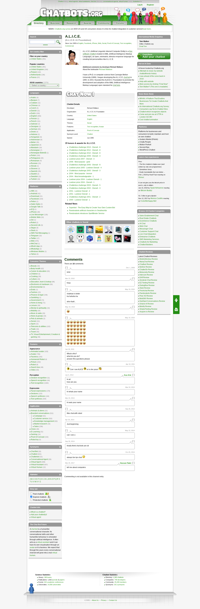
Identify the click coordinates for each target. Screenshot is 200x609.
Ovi (32, 220)
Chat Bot (34, 451)
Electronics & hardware (40, 284)
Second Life (35, 225)
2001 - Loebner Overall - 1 (79, 194)
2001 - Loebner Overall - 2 (79, 191)
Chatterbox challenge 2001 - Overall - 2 (84, 197)
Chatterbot (35, 457)
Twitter (33, 238)
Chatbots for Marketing (149, 242)
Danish (34, 111)
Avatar (101, 126)
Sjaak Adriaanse (156, 188)
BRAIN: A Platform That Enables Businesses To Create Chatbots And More (154, 101)
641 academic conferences (54, 582)
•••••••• (45, 44)
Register (150, 5)
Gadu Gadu (35, 204)
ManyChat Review (147, 262)
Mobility (34, 311)
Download (35, 196)
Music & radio (36, 313)
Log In (139, 5)
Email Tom (143, 46)
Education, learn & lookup (41, 282)
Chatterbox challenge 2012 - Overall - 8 (84, 150)
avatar (32, 547)
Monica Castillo (157, 198)
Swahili (34, 174)
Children (34, 274)
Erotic (33, 290)
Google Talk (35, 207)
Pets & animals (37, 319)
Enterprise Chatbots (147, 237)
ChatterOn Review (147, 270)
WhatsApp (35, 249)
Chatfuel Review (146, 264)
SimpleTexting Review (148, 309)
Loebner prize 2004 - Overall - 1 (81, 182)
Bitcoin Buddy (146, 190)
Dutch (33, 113)
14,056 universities (54, 584)
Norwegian (35, 150)
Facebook (87, 43)
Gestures (34, 394)
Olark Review (145, 288)
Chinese (34, 105)
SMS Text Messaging (39, 233)
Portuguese (35, 158)
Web (99, 43)
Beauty (33, 266)
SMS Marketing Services (149, 239)
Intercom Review (146, 275)
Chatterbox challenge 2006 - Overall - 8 (84, 165)
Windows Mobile (37, 251)
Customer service (41, 418)
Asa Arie (127, 375)
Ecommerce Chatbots (148, 221)
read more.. (147, 29)
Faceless (34, 357)
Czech (33, 108)
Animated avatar (37, 351)
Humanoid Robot (38, 359)
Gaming (34, 434)
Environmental (36, 287)
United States (92, 115)
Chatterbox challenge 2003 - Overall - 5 (84, 185)
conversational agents (110, 1)
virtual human (123, 1)
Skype (33, 228)
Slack (33, 230)
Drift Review (144, 277)
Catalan (34, 103)
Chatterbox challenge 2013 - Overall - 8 (84, 147)
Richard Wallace (105, 69)
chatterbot (136, 1)
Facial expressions (38, 391)
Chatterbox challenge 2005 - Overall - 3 (84, 171)
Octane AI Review (147, 304)
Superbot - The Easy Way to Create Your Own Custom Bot (92, 208)
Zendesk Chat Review (148, 280)
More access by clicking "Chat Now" (154, 84)
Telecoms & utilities (38, 326)
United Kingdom (37, 69)
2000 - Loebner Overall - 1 (79, 200)
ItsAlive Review (146, 267)
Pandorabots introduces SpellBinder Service (86, 213)
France (33, 77)
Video (33, 370)
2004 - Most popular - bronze (80, 173)
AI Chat (142, 223)
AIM (32, 191)
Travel (33, 332)
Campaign (38, 416)
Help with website (147, 81)
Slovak (33, 166)
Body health (35, 269)
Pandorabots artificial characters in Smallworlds (88, 210)
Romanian (35, 161)
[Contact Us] (176, 309)
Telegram (34, 236)
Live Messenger (37, 215)
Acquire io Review (147, 312)
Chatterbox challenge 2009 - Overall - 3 (84, 156)
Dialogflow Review (147, 285)
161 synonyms (119, 584)
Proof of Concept (113, 43)
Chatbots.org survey (63, 29)
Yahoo (33, 254)
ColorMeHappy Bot (148, 201)
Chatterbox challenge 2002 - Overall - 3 (84, 188)
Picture (33, 362)
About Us (95, 600)
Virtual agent (36, 517)
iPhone (94, 43)
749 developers (119, 580)
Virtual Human (36, 467)
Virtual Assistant (37, 465)
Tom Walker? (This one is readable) (154, 87)
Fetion (33, 201)
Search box (35, 367)
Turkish (34, 179)
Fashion (34, 292)
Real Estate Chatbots (148, 218)
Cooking (34, 276)
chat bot (93, 1)
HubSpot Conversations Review (152, 301)
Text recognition (125, 43)
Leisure (34, 305)
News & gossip (37, 316)
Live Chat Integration (148, 234)
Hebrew (34, 134)
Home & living (36, 303)
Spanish (34, 171)
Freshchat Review (147, 291)
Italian (33, 142)
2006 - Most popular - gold (79, 162)
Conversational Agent (39, 459)
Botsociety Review (147, 272)
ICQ (32, 209)
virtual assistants (84, 1)
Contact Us (113, 600)
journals (55, 580)
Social (104, 43)
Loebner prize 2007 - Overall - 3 (81, 159)
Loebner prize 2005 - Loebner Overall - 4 (85, 168)
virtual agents (73, 1)
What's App (35, 246)
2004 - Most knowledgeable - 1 (81, 176)
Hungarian (35, 137)
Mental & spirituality (38, 308)
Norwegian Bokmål (38, 153)
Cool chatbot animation (149, 120)
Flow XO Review (146, 296)
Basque (34, 100)
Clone (33, 429)
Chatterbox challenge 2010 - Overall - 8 (84, 153)
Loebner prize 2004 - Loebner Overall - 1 (85, 179)
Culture (34, 279)
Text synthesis (36, 399)
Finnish (34, 119)
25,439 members (120, 582)
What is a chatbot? (38, 512)
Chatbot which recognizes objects (153, 112)
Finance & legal (37, 295)
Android (34, 194)
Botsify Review (145, 306)
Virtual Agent (36, 462)
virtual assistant (43, 542)
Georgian (34, 126)
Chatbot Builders (146, 245)
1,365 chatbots (118, 577)
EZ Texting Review (147, 283)
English (80, 43)
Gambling (35, 297)
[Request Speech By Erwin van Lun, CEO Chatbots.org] (176, 299)
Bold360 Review (146, 298)
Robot (33, 222)
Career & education (38, 271)
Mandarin (35, 147)
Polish (33, 155)
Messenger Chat (146, 229)
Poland (34, 72)
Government (36, 300)
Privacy (103, 600)
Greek (33, 132)
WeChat (34, 244)
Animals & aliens (37, 411)
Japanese (35, 145)
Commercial (69, 46)
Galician (34, 124)
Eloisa (141, 177)
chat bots (116, 85)
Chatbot (61, 1)
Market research (40, 424)
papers (62, 580)
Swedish (34, 176)
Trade (33, 329)
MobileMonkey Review (149, 259)
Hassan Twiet (125, 463)
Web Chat (143, 226)
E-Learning (35, 432)
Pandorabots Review (148, 293)
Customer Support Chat (149, 231)
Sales (36, 426)
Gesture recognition (39, 378)
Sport (33, 324)
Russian (34, 163)
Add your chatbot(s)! (39, 515)
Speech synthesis (38, 396)
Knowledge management (44, 421)
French (33, 121)
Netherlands (36, 75)
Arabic (33, 97)
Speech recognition (38, 380)
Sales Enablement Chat (149, 216)
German (34, 129)
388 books (48, 577)
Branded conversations (40, 413)
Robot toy (35, 440)
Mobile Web (35, 217)
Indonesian (35, 140)
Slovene (34, 169)
